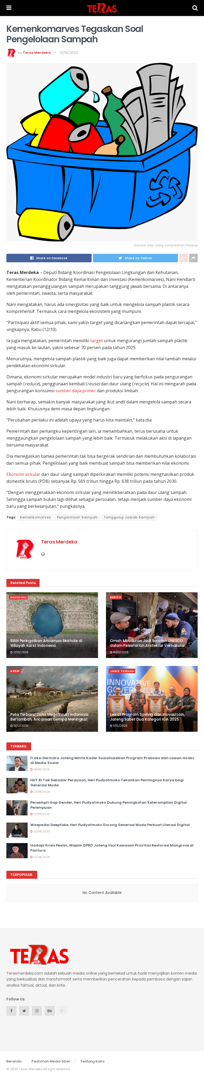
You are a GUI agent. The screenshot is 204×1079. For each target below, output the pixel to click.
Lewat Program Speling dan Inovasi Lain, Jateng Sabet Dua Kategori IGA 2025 (147, 717)
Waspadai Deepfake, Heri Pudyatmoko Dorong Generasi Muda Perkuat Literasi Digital (110, 824)
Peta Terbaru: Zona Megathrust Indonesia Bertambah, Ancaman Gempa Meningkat (49, 717)
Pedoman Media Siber (51, 1061)
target (96, 341)
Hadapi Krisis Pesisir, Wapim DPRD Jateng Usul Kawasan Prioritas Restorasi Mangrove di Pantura (112, 848)
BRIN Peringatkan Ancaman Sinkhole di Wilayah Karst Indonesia (46, 643)
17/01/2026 (20, 652)
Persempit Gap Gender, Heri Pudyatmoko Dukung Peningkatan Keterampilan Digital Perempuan (108, 805)
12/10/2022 (69, 52)
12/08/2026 (41, 792)
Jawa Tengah (122, 671)
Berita (115, 597)
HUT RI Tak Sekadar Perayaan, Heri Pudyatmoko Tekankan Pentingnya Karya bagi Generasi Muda (107, 782)
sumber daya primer (76, 391)
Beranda (14, 1061)
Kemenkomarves (35, 517)
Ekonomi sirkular (23, 474)
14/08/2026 (41, 769)
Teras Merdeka (37, 52)
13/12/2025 (21, 726)
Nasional (18, 597)
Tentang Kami (92, 1061)
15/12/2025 (120, 652)
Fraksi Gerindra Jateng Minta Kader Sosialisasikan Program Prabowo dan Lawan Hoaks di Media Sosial (112, 760)
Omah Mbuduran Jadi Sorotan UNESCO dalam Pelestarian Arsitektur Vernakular (147, 643)
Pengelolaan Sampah (77, 517)
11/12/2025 (120, 726)
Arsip (15, 671)
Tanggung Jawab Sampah (129, 517)
